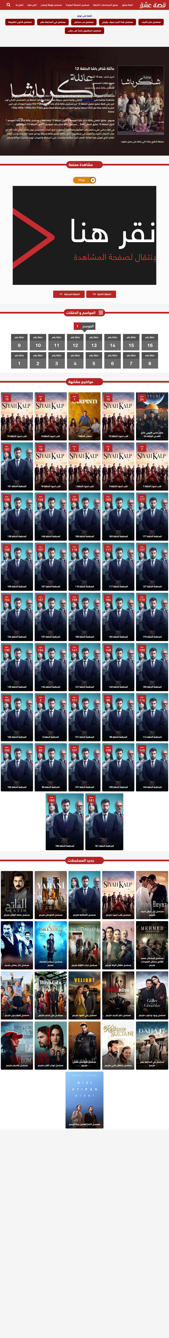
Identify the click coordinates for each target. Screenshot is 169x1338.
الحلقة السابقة (69, 294)
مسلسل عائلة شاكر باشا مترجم (99, 88)
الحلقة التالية (102, 294)
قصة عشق (127, 5)
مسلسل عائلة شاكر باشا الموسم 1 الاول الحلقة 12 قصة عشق (46, 124)
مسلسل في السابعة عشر (53, 22)
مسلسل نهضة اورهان (51, 5)
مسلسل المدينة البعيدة (77, 5)
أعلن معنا (32, 5)
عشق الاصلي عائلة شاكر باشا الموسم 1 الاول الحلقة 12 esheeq (74, 120)
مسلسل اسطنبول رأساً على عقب (84, 30)
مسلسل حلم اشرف (151, 22)
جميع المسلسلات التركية (105, 5)
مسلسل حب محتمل (84, 22)
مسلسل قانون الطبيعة (20, 22)
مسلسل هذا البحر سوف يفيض (117, 22)
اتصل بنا (19, 5)
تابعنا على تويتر (84, 16)
